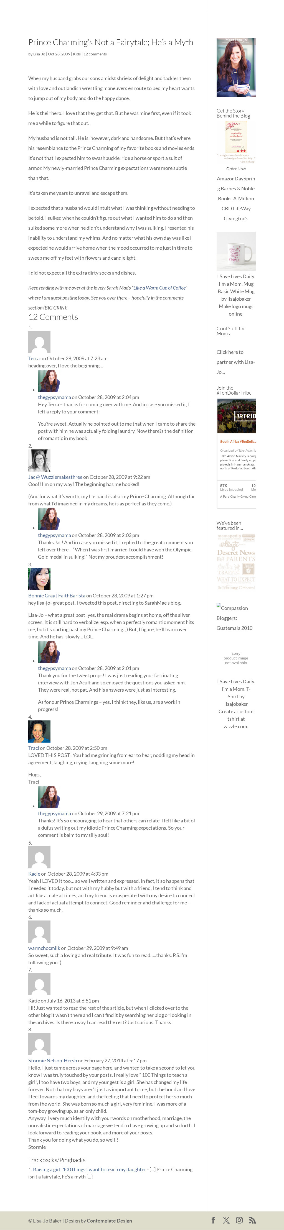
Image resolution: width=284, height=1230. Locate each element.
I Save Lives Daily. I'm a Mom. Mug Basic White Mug (236, 283)
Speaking (153, 24)
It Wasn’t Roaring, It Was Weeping (175, 11)
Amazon (226, 178)
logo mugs (242, 306)
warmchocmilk (44, 948)
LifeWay (242, 208)
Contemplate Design (109, 1221)
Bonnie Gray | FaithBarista (56, 595)
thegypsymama (54, 397)
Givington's (236, 218)
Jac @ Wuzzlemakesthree (55, 477)
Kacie (34, 874)
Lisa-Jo (125, 11)
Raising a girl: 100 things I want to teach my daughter (89, 1169)
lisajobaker (239, 299)
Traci (33, 748)
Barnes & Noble (238, 188)
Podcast (127, 24)
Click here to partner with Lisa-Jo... (236, 362)
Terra (34, 358)
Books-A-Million (236, 198)
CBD (227, 208)
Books (224, 11)
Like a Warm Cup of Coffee (159, 288)
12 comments (95, 54)
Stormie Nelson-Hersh (52, 1060)
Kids (77, 54)
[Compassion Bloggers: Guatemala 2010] (236, 628)
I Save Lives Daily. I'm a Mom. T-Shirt (236, 688)
